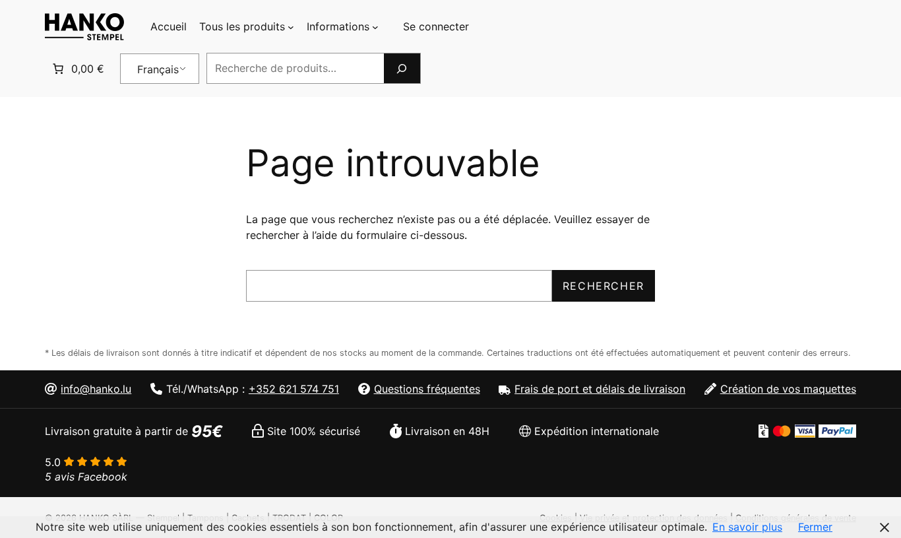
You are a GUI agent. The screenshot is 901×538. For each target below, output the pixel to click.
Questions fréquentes (427, 388)
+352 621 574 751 (294, 388)
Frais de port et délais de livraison (599, 388)
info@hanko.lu (96, 388)
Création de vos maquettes (788, 388)
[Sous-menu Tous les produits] (291, 27)
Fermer (815, 526)
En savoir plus (747, 526)
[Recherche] (401, 68)
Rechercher (603, 285)
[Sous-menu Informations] (375, 27)
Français (158, 69)
